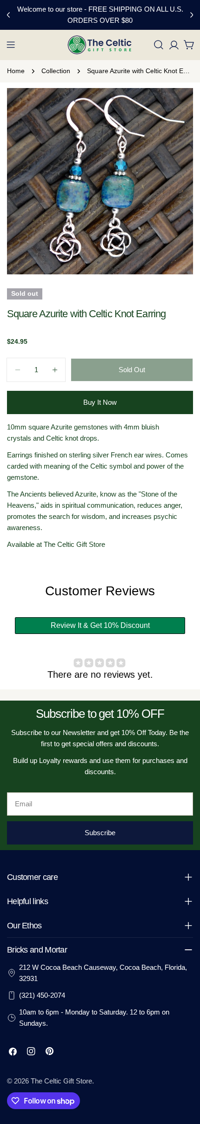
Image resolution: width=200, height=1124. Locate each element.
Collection (55, 71)
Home (16, 71)
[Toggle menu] (10, 44)
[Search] (158, 44)
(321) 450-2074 (42, 995)
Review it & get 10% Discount (100, 625)
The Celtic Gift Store (61, 1081)
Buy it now (100, 402)
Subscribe (100, 833)
